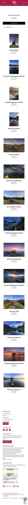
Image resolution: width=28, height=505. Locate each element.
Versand (5, 415)
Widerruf (6, 423)
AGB (10, 498)
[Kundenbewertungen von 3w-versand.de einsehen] (10, 482)
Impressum (5, 498)
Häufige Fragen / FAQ (8, 419)
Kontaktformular (6, 421)
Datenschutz (15, 498)
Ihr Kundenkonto (6, 413)
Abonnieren (7, 441)
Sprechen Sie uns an (7, 459)
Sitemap (21, 498)
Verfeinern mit (14, 23)
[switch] (25, 503)
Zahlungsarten (6, 417)
